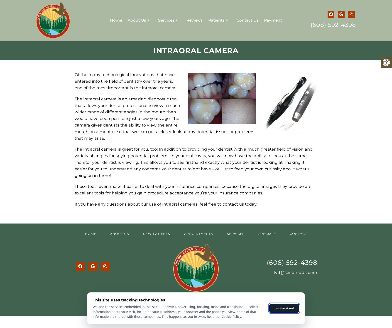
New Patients (156, 234)
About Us (137, 20)
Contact (298, 234)
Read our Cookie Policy (224, 316)
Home (116, 20)
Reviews (194, 20)
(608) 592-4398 (333, 24)
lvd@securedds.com (295, 272)
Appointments (198, 234)
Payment (273, 20)
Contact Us (247, 20)
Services (166, 20)
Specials (267, 234)
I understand (284, 308)
